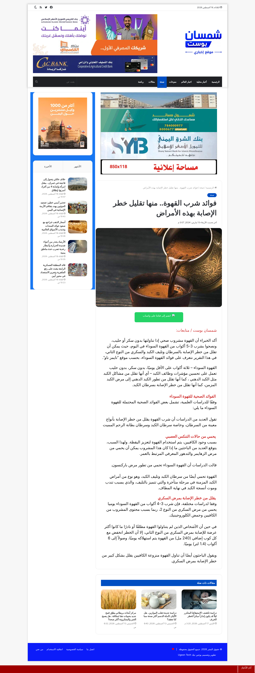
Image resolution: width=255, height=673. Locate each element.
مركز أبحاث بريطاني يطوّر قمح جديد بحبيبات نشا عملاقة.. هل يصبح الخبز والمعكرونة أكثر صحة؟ (119, 616)
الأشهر (77, 166)
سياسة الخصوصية (74, 649)
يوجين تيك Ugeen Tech (190, 654)
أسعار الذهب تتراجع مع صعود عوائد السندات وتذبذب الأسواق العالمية (53, 226)
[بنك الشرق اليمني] (159, 145)
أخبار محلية (202, 81)
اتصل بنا (90, 649)
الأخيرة (48, 166)
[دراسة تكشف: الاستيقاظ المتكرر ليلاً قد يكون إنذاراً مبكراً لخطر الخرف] (199, 599)
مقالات (151, 81)
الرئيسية (216, 81)
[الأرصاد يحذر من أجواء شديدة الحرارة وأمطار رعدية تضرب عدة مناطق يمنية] (77, 246)
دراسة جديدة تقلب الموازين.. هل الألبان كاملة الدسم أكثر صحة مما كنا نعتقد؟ (160, 616)
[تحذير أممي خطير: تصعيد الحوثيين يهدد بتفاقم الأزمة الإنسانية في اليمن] (77, 207)
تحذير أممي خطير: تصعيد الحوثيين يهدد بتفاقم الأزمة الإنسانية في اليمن (52, 206)
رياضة (141, 81)
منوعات (172, 81)
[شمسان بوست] (203, 42)
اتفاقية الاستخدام (55, 649)
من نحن (39, 649)
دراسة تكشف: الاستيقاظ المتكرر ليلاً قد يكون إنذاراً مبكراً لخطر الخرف (200, 616)
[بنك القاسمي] (62, 148)
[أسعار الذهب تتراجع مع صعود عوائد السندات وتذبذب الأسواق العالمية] (77, 226)
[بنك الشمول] (159, 120)
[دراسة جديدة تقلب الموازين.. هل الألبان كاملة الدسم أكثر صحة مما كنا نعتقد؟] (158, 599)
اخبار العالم (186, 81)
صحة (162, 81)
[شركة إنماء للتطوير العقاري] (159, 100)
